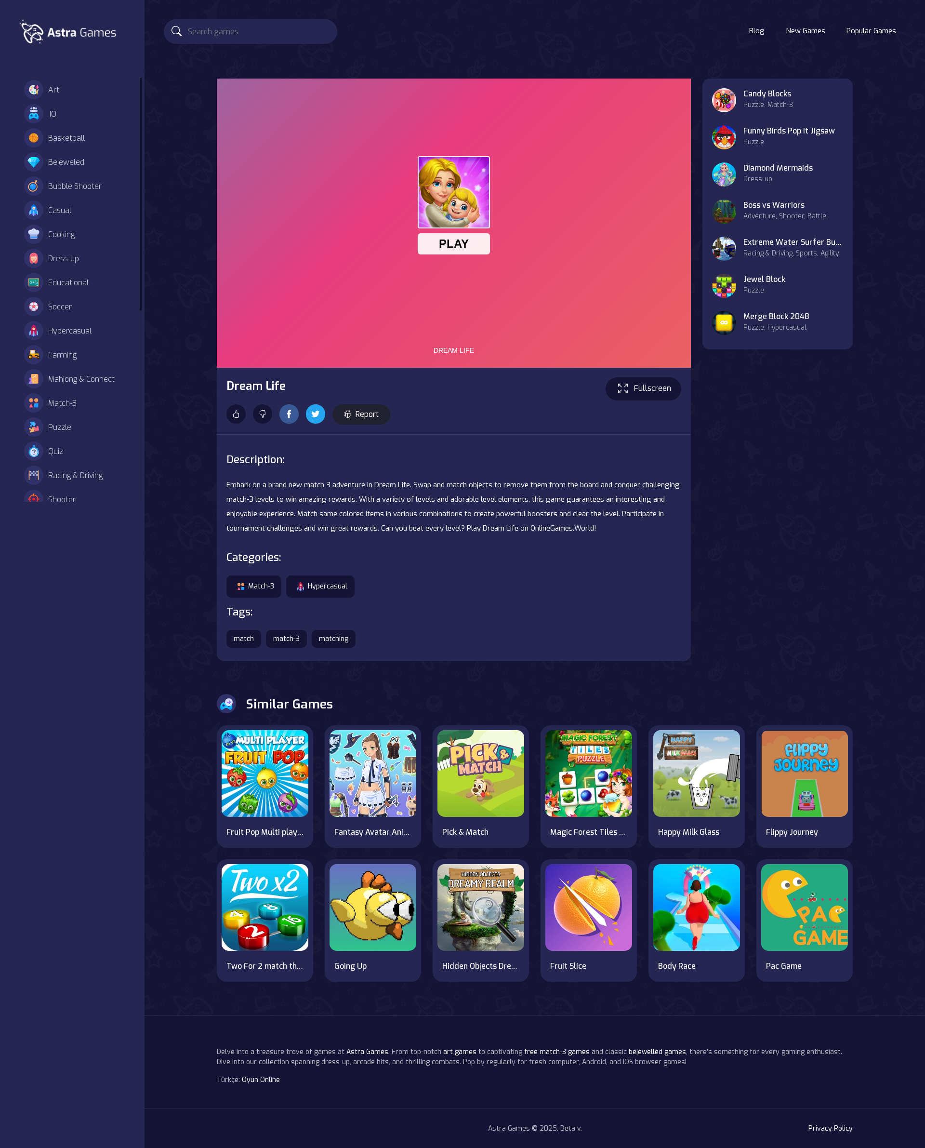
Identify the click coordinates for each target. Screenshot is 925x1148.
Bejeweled (66, 162)
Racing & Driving (75, 475)
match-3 (286, 638)
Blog (757, 31)
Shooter (62, 499)
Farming (62, 355)
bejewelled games (657, 1051)
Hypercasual (70, 331)
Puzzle (59, 427)
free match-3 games (557, 1051)
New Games (805, 31)
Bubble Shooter (75, 186)
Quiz (55, 451)
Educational (68, 283)
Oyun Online (261, 1079)
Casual (59, 210)
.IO (52, 114)
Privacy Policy (830, 1128)
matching (333, 638)
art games (459, 1051)
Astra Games (367, 1051)
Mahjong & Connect (81, 379)
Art (53, 90)
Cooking (61, 234)
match (244, 638)
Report (367, 414)
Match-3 (62, 403)
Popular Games (871, 31)
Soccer (60, 307)
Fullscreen (652, 388)
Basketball (66, 138)
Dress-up (63, 259)
